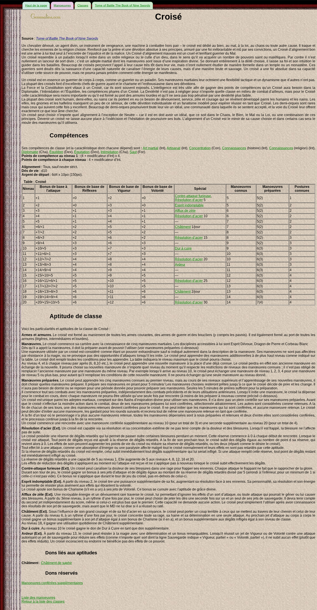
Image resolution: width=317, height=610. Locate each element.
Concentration (200, 148)
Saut (133, 152)
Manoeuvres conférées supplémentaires (52, 583)
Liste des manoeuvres (38, 597)
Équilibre (56, 152)
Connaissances (234, 148)
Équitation (82, 152)
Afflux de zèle (185, 210)
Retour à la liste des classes (43, 601)
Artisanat (173, 148)
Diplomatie (30, 152)
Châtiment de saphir (56, 563)
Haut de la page (36, 5)
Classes (82, 5)
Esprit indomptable (189, 205)
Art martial (150, 148)
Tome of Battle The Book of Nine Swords (122, 5)
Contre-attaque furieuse (193, 196)
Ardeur (180, 264)
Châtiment (183, 227)
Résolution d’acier (189, 200)
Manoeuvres (62, 5)
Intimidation (109, 152)
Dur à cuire (183, 248)
